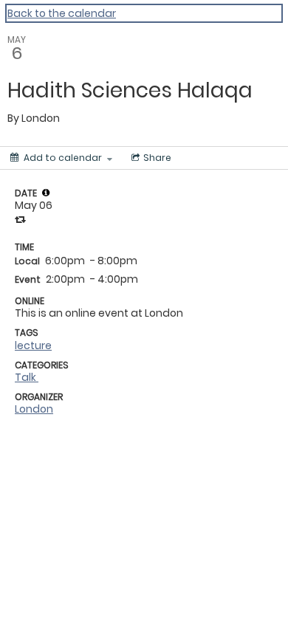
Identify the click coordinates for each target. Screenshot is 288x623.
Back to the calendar (61, 13)
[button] (45, 192)
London (34, 409)
